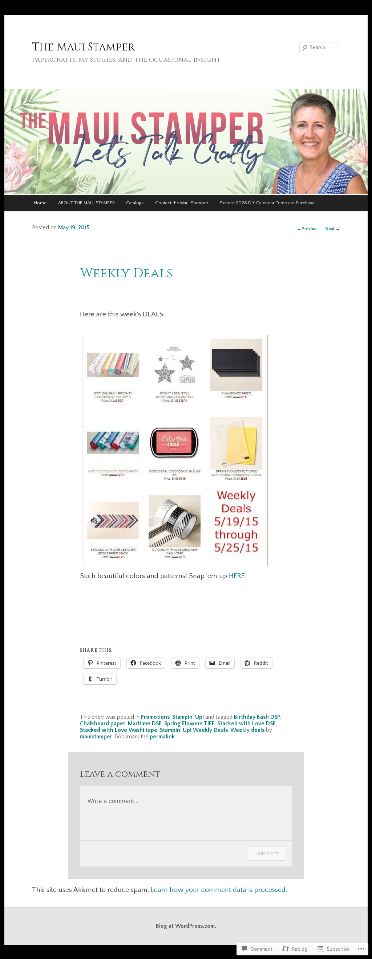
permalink (162, 737)
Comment (266, 853)
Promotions (155, 717)
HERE (237, 576)
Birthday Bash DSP (257, 717)
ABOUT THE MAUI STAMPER (86, 202)
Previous (308, 228)
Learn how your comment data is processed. (219, 890)
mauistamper (96, 737)
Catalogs (134, 202)
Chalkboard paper (102, 724)
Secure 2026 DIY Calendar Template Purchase (267, 202)
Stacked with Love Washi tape (118, 730)
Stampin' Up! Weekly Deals (194, 730)
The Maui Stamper (83, 47)
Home (40, 202)
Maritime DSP (145, 724)
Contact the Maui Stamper (182, 202)
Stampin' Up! (188, 717)
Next (333, 228)
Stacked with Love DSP (246, 724)
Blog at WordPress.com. (186, 926)
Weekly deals (247, 730)
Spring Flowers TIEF (189, 724)
